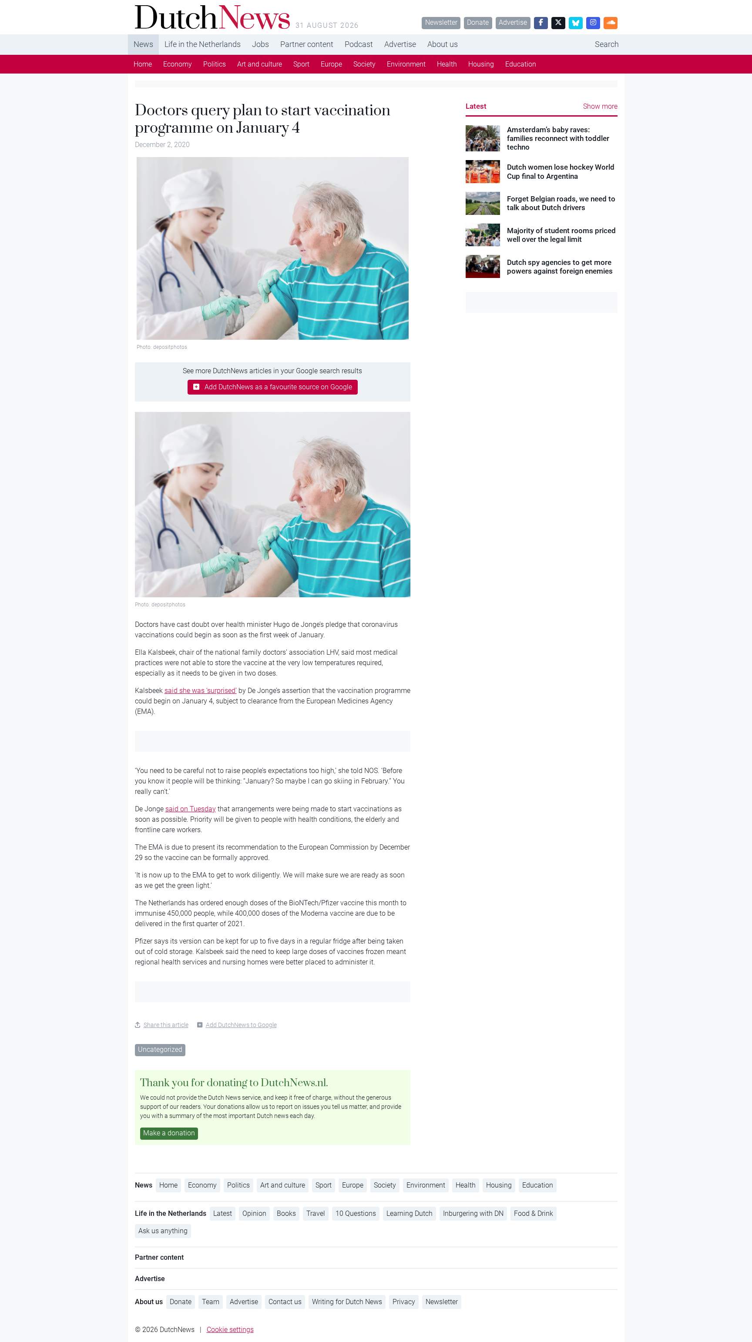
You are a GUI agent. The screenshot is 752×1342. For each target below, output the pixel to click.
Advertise (513, 22)
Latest (476, 106)
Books (286, 1213)
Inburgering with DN (473, 1213)
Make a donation (169, 1133)
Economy (177, 64)
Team (210, 1302)
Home (143, 64)
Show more (600, 106)
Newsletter (441, 22)
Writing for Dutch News (347, 1302)
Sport (301, 64)
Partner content (306, 44)
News (143, 44)
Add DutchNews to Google (241, 1024)
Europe (331, 64)
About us (442, 44)
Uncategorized (160, 1049)
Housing (481, 64)
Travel (315, 1213)
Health (447, 64)
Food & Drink (533, 1213)
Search (607, 44)
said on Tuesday (190, 809)
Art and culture (259, 64)
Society (364, 64)
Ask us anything (163, 1231)
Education (520, 64)
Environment (406, 64)
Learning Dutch (409, 1213)
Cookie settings (230, 1329)
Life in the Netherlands (202, 44)
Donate (478, 22)
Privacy (404, 1302)
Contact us (285, 1302)
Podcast (359, 44)
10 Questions (356, 1213)
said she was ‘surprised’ (200, 690)
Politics (214, 64)
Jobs (260, 44)
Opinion (254, 1213)
